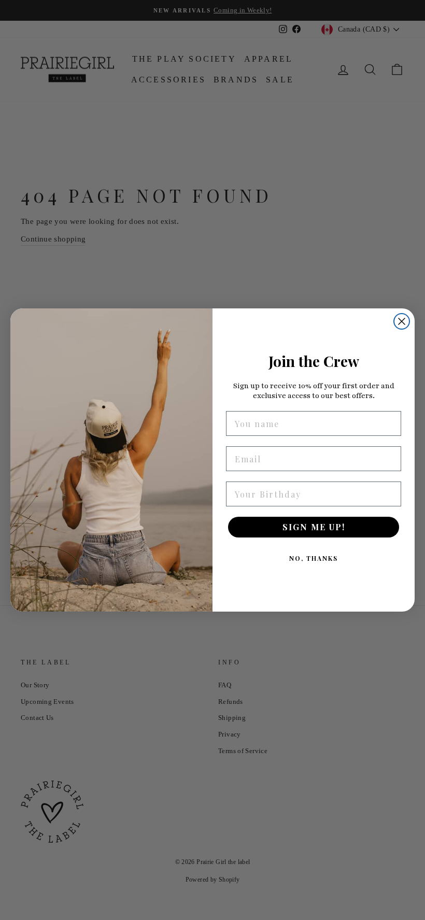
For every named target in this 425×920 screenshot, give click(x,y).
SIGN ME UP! (313, 526)
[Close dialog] (401, 321)
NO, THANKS (313, 558)
